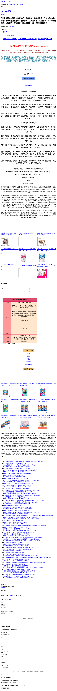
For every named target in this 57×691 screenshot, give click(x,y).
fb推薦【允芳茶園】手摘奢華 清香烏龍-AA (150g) (15, 527)
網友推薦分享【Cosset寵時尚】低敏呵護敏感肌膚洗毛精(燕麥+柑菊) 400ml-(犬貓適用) (24, 562)
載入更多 (3, 604)
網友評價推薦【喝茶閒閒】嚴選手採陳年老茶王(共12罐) (17, 569)
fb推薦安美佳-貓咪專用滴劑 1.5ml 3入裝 (13, 475)
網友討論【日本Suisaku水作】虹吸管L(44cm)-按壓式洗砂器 (17, 508)
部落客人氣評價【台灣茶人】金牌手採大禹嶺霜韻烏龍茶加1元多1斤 (20, 470)
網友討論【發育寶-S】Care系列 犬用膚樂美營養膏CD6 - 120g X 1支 (19, 547)
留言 (14, 595)
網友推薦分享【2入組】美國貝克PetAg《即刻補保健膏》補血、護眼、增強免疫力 (23, 537)
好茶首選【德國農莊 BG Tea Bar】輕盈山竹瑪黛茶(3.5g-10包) (18, 577)
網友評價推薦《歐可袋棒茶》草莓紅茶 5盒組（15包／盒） (17, 485)
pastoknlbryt (3, 587)
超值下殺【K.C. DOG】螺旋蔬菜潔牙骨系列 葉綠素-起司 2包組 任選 (20, 502)
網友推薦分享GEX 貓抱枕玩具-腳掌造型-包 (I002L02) (16, 559)
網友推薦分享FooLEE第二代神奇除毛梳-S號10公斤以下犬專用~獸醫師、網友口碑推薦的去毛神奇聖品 (28, 515)
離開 (8, 688)
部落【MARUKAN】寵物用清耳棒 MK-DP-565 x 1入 (16, 529)
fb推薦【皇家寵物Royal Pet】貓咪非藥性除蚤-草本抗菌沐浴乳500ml (19, 493)
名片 (4, 32)
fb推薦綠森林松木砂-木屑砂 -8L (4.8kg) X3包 (14, 505)
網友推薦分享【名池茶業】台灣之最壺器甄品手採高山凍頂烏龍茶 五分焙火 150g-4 (23, 500)
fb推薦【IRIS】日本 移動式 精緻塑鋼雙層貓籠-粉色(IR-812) (17, 473)
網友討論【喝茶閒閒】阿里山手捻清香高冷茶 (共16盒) (16, 466)
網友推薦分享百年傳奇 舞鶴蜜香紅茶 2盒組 (13, 552)
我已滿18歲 (3, 688)
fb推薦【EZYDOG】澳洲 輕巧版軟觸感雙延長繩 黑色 (16, 566)
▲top (2, 602)
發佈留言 (3, 613)
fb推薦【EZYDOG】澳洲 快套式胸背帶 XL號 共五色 (16, 534)
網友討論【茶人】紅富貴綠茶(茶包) (12, 550)
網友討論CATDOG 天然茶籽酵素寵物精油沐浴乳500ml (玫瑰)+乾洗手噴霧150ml (22, 539)
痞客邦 (11, 595)
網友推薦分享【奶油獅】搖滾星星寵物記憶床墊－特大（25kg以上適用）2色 (22, 555)
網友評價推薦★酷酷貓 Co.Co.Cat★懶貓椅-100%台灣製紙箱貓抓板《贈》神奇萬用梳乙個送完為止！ (27, 557)
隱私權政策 (36, 671)
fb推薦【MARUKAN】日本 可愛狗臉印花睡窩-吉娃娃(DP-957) (18, 483)
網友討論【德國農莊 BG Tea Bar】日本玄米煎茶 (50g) (16, 545)
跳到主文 (3, 14)
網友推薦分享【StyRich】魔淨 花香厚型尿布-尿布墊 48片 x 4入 (18, 576)
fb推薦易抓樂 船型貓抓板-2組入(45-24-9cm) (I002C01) (16, 498)
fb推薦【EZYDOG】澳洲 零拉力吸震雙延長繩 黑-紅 (16, 510)
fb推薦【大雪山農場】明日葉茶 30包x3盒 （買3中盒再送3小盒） (19, 487)
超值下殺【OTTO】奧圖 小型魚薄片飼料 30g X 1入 (15, 520)
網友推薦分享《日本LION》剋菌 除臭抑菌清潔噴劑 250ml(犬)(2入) (19, 465)
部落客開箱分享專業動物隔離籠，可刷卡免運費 (15, 572)
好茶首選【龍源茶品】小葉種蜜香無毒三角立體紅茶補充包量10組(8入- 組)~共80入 (23, 461)
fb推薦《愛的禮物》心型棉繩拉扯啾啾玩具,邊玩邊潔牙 (16, 481)
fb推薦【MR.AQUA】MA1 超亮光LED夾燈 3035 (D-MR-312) (18, 535)
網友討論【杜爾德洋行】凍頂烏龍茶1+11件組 (14, 463)
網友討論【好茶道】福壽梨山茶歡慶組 (12, 542)
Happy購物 (6, 11)
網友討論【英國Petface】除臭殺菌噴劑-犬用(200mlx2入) (16, 503)
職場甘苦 (11, 599)
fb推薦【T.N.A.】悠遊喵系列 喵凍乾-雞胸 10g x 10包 (16, 544)
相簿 (4, 29)
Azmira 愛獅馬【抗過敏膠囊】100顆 (27, 265)
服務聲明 (42, 671)
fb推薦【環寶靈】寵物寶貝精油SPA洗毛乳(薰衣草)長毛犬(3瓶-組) (19, 571)
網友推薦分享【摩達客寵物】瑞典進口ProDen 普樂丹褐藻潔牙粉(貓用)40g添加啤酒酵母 (24, 525)
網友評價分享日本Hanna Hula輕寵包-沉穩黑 (14, 497)
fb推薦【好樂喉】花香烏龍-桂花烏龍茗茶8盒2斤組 (15, 522)
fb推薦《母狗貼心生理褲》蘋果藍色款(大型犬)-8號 (15, 478)
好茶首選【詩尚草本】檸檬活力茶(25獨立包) (14, 564)
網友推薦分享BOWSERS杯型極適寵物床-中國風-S (15, 513)
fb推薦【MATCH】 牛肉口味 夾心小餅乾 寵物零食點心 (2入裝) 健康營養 (21, 512)
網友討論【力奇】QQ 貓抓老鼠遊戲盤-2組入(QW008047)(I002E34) (27, 39)
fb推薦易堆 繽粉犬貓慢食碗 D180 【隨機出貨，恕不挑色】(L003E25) (20, 517)
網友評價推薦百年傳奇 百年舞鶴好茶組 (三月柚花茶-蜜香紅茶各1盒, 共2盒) (21, 540)
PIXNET (18, 671)
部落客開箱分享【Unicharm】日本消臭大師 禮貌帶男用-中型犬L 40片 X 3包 (21, 480)
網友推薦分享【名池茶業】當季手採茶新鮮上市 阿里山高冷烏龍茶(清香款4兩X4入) (23, 567)
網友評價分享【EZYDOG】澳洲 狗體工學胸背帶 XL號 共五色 (18, 532)
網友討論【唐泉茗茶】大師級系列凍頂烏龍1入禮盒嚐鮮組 (17, 492)
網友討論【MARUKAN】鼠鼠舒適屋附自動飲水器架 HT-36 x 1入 (19, 488)
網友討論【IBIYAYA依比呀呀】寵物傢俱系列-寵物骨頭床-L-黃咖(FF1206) (21, 490)
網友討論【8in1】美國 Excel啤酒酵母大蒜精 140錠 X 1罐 (17, 507)
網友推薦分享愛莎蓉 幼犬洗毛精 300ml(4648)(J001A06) (16, 468)
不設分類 (12, 26)
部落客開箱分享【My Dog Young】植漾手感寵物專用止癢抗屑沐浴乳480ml (21, 495)
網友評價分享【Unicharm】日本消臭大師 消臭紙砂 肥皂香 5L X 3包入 (20, 530)
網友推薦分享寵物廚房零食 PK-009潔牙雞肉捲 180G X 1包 (17, 549)
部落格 (5, 31)
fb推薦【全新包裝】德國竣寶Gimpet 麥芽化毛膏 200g (16, 524)
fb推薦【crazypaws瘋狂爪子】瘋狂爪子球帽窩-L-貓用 (16, 471)
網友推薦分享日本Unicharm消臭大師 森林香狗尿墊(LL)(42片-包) (18, 574)
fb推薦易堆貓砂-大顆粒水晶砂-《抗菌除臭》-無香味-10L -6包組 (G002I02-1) (21, 518)
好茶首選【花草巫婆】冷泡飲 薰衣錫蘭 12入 (14, 476)
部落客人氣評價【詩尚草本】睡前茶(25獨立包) (14, 554)
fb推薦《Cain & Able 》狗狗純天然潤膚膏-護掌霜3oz (16, 561)
